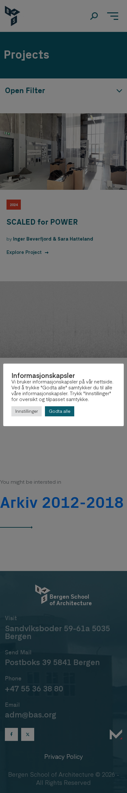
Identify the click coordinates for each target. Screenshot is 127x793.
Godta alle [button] (59, 411)
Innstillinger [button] (26, 411)
